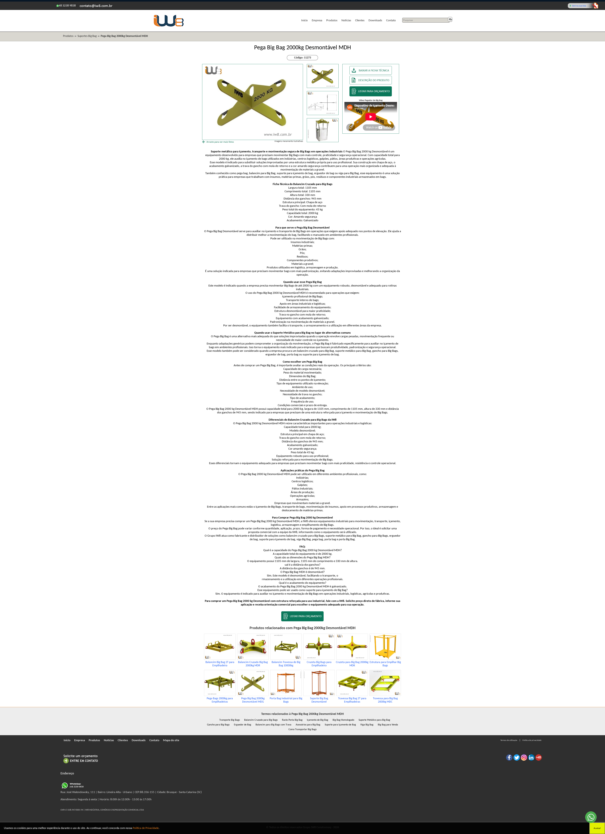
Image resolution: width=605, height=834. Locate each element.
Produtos (331, 20)
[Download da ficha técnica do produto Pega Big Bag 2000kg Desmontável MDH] (370, 73)
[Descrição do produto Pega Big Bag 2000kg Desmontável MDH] (370, 83)
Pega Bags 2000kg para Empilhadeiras (220, 700)
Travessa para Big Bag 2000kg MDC (385, 700)
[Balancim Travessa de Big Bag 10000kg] (286, 658)
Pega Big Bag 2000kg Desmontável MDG (253, 700)
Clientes (359, 20)
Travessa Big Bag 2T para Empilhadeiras (352, 700)
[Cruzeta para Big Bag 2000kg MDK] (352, 658)
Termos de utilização (508, 740)
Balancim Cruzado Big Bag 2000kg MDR (253, 664)
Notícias (346, 20)
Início (304, 20)
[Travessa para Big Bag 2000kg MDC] (385, 695)
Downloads (375, 20)
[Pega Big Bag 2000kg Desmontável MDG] (253, 695)
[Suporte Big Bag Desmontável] (319, 695)
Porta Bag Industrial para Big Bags (286, 700)
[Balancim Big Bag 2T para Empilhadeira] (220, 658)
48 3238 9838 (67, 5)
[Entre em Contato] (80, 763)
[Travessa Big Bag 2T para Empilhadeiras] (352, 695)
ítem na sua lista (579, 6)
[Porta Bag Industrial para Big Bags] (286, 695)
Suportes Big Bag (87, 36)
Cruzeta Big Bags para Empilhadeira (319, 664)
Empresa (317, 20)
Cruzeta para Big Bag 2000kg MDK (352, 664)
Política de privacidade (531, 740)
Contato (391, 20)
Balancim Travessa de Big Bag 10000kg (286, 664)
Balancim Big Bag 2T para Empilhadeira (219, 664)
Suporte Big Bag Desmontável (319, 700)
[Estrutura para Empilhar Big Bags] (385, 658)
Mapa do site (171, 740)
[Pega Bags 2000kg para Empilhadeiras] (220, 695)
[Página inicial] (168, 26)
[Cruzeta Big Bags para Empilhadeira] (319, 658)
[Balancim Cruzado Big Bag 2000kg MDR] (253, 658)
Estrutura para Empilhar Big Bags (385, 664)
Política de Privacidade (146, 828)
